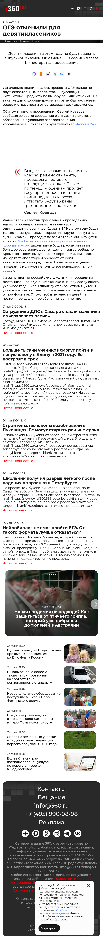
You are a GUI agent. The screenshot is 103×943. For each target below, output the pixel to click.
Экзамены (36, 41)
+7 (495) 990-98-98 (51, 814)
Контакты (51, 789)
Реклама (51, 822)
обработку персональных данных (53, 912)
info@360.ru (51, 805)
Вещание (51, 797)
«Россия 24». (85, 124)
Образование (10, 41)
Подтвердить (49, 928)
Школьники (24, 41)
